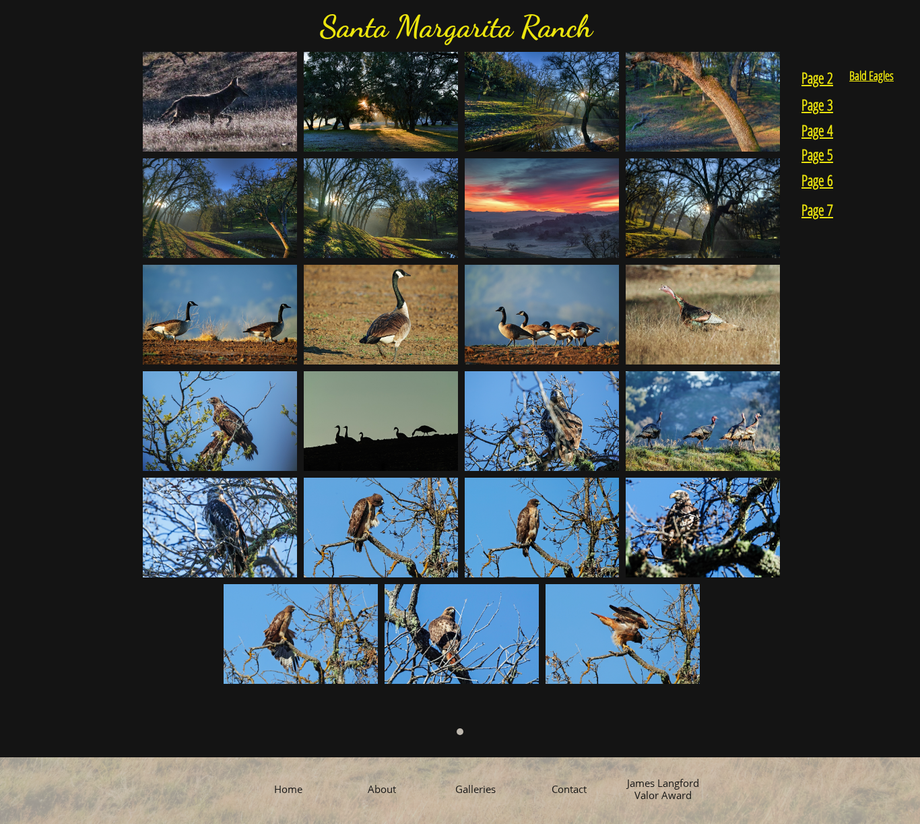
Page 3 (817, 104)
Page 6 (817, 180)
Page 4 (817, 130)
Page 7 (817, 209)
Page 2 (817, 77)
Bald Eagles (871, 75)
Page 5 (817, 154)
